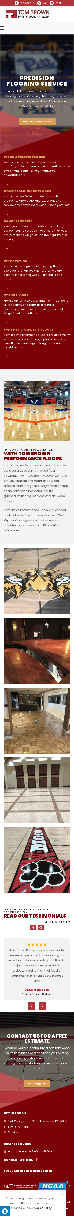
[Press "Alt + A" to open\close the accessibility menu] (5, 1211)
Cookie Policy (43, 1208)
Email (58, 3)
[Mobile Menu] (3, 28)
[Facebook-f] (33, 927)
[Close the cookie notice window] (62, 1194)
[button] (37, 122)
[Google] (41, 927)
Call (44, 3)
